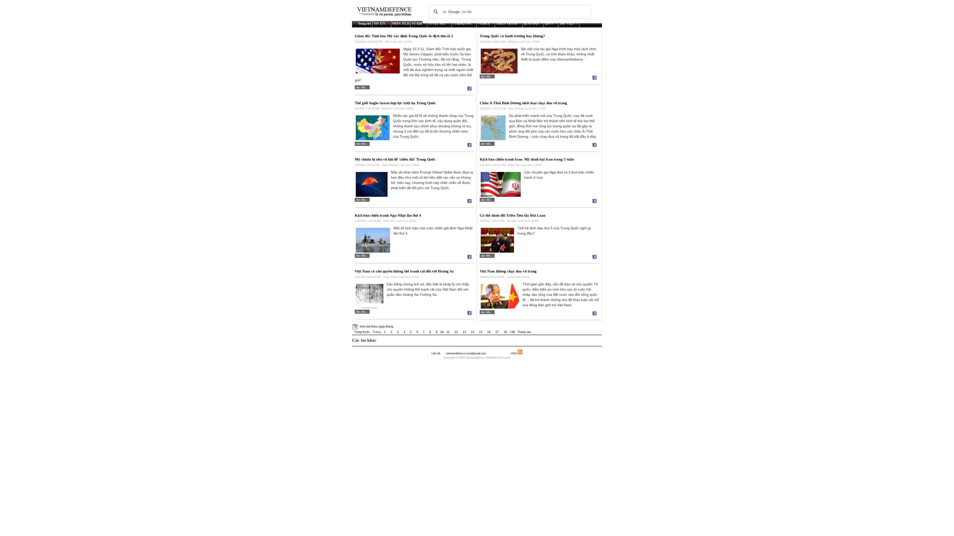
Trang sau (524, 332)
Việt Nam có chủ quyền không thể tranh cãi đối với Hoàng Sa (404, 271)
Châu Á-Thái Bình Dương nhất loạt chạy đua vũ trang (523, 103)
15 (480, 332)
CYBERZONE (462, 23)
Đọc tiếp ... (362, 87)
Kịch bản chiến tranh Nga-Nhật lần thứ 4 (388, 215)
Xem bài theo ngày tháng (376, 326)
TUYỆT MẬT (437, 23)
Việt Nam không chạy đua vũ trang (508, 271)
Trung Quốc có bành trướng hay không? (512, 36)
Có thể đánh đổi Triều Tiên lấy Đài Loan (512, 215)
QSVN (549, 23)
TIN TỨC (379, 23)
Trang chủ (364, 23)
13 (464, 332)
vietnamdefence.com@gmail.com (466, 353)
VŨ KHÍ (416, 23)
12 (456, 332)
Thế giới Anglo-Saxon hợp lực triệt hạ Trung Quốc (395, 103)
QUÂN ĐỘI (531, 23)
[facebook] (471, 89)
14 (472, 332)
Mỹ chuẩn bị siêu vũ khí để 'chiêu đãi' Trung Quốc (395, 159)
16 (489, 332)
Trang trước (362, 332)
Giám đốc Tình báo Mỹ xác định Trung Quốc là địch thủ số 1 (404, 36)
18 (505, 332)
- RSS (513, 353)
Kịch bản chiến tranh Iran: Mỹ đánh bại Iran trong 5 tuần (527, 159)
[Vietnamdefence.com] (386, 12)
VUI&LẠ (483, 23)
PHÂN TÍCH (400, 23)
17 (497, 332)
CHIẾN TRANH (506, 23)
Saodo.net (498, 353)
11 (448, 332)
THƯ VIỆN (566, 23)
